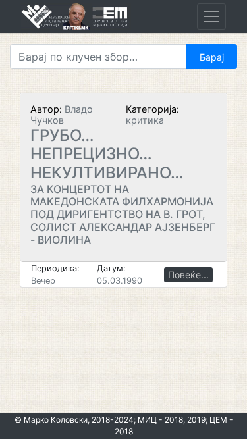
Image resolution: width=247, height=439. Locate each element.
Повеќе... (188, 274)
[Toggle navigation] (211, 16)
